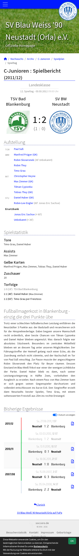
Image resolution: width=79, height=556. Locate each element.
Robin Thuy (20, 165)
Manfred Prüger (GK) (25, 154)
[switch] (55, 415)
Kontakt (33, 532)
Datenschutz (39, 536)
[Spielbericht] (72, 424)
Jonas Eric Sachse (24, 214)
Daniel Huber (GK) (24, 197)
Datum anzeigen (66, 414)
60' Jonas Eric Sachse (47, 203)
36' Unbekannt (43, 160)
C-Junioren (44, 59)
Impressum (47, 532)
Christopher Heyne (24, 176)
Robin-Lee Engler (23, 203)
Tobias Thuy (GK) (23, 192)
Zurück (41, 504)
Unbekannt (20, 219)
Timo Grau (20, 170)
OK (72, 541)
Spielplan (59, 59)
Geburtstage (64, 532)
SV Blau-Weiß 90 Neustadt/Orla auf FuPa (39, 512)
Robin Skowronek (24, 160)
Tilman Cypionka (23, 186)
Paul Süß (19, 149)
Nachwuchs (17, 59)
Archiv (30, 59)
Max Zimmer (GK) (23, 181)
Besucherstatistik (16, 532)
